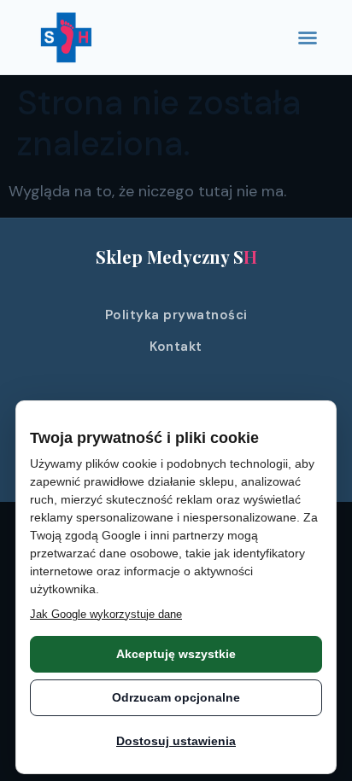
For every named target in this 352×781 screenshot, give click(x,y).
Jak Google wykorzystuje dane (106, 614)
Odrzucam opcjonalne (176, 697)
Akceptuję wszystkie (176, 654)
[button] (307, 37)
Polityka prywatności (176, 314)
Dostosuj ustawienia (176, 741)
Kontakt (176, 346)
